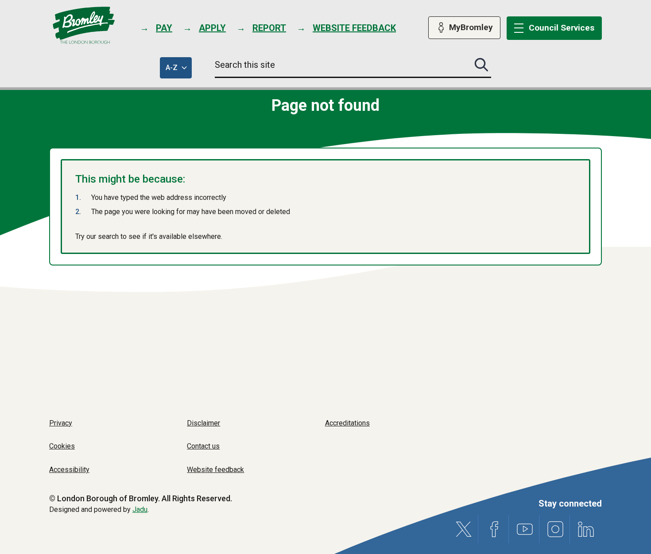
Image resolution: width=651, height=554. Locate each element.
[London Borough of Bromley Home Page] (84, 25)
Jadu (139, 509)
